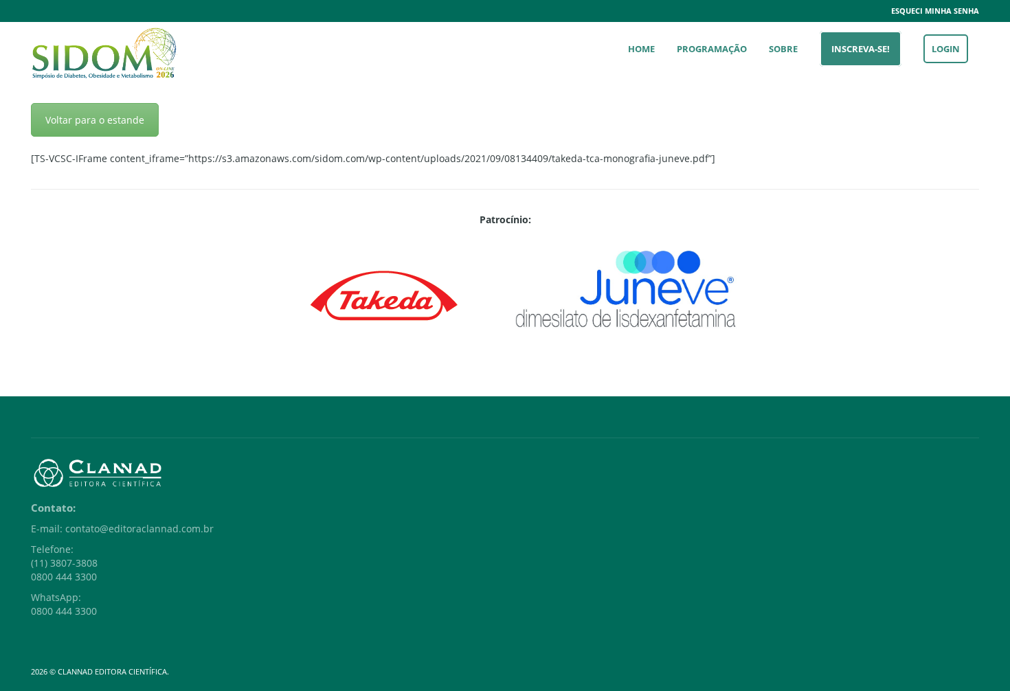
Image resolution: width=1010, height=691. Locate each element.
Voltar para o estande (94, 119)
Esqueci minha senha (935, 10)
